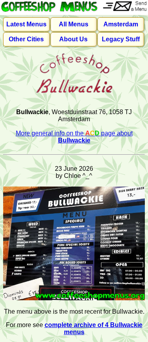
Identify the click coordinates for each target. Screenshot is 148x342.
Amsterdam (120, 24)
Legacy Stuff (121, 39)
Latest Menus (26, 24)
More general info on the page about (74, 137)
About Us (73, 39)
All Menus (73, 24)
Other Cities (26, 39)
